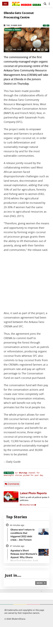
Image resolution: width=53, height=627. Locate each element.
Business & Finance (13, 30)
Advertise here (28, 504)
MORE (40, 583)
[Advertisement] (26, 281)
